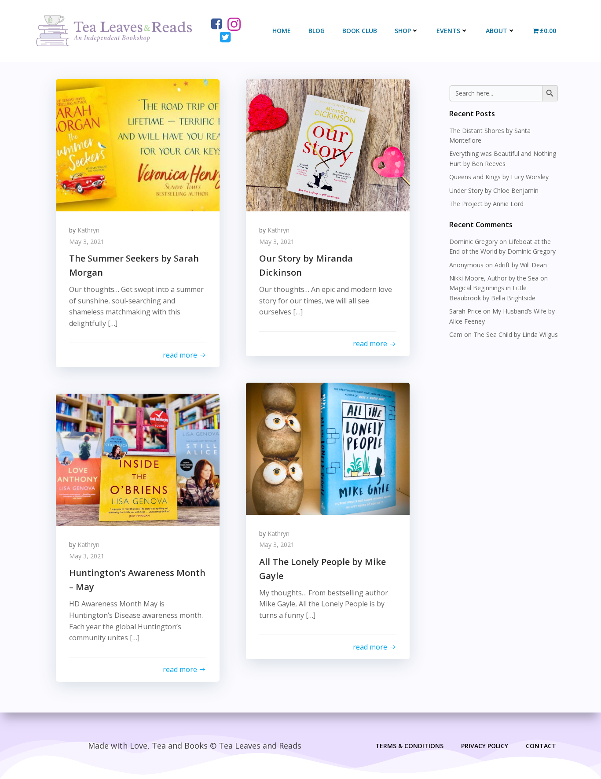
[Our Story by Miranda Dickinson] (328, 144)
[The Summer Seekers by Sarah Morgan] (138, 144)
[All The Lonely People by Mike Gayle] (328, 448)
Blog (316, 30)
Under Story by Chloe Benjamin (494, 190)
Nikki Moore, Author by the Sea (494, 278)
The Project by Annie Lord (486, 203)
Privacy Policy (484, 746)
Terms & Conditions (409, 746)
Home (281, 30)
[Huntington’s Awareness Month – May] (138, 459)
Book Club (359, 30)
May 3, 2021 (86, 241)
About (496, 30)
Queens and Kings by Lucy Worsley (499, 177)
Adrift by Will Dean (521, 265)
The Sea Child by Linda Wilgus (515, 334)
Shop (403, 30)
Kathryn (88, 230)
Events (448, 30)
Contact (541, 746)
